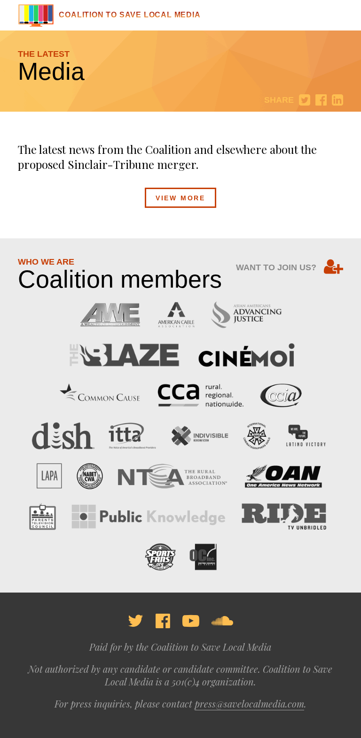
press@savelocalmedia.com (249, 703)
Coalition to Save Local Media (129, 15)
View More (180, 198)
